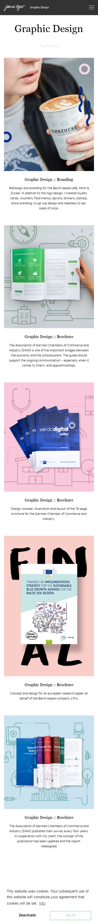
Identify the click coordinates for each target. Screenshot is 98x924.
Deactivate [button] (27, 915)
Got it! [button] (70, 915)
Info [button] (42, 903)
